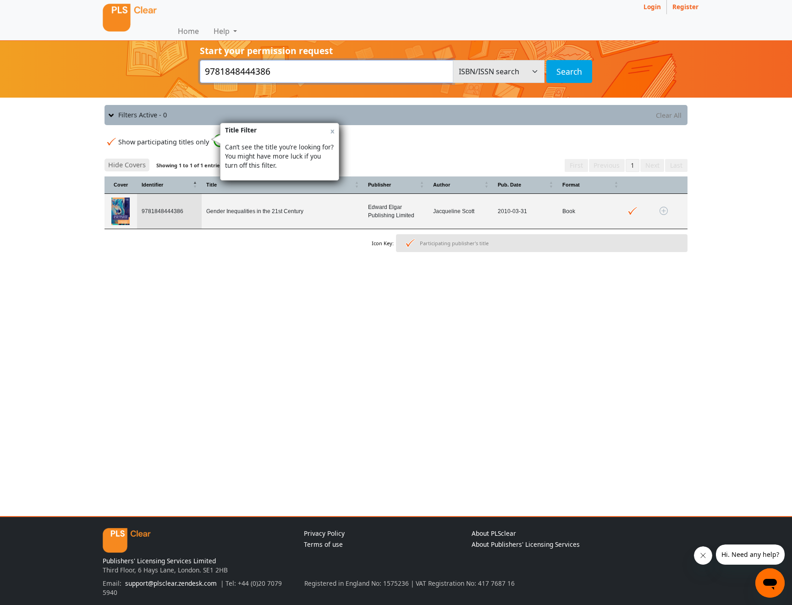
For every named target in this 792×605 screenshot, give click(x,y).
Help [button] (222, 31)
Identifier (152, 184)
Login (652, 6)
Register (685, 6)
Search (569, 71)
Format (571, 184)
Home (188, 31)
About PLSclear (494, 533)
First (576, 165)
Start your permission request (266, 50)
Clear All (669, 115)
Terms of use (323, 544)
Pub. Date (509, 184)
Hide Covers (127, 164)
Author (441, 184)
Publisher (379, 184)
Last (676, 165)
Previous (607, 165)
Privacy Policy (324, 533)
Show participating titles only (163, 142)
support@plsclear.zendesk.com (171, 583)
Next (652, 165)
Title (211, 184)
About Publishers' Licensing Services (526, 544)
